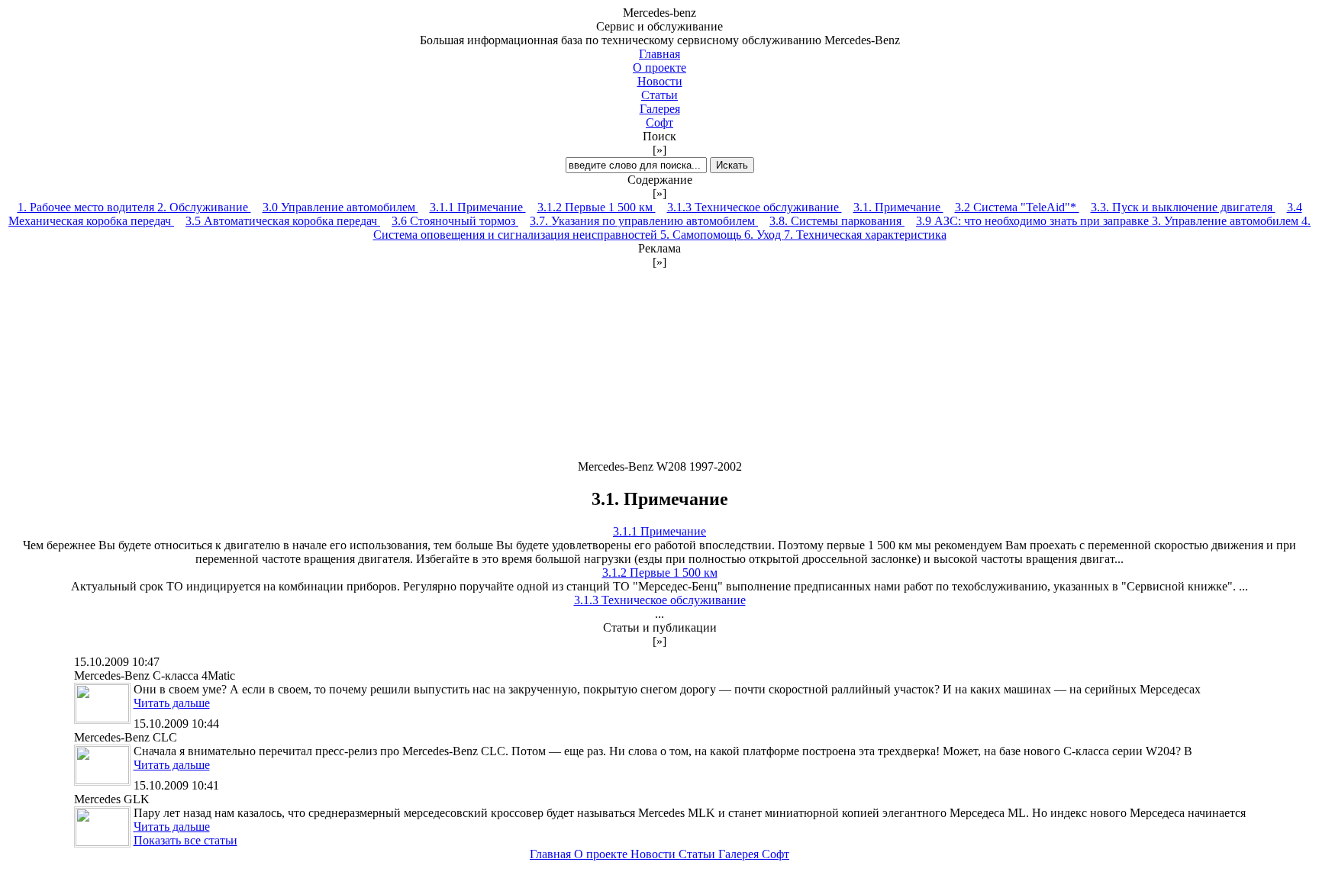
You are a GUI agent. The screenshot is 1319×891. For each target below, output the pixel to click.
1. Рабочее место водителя (87, 207)
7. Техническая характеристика (865, 234)
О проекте (659, 67)
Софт (659, 122)
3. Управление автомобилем (1226, 220)
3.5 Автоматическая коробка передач (282, 220)
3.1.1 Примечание (478, 207)
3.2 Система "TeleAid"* (1017, 207)
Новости (659, 81)
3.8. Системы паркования (837, 220)
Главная (659, 53)
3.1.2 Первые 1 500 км (596, 207)
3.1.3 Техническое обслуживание (754, 207)
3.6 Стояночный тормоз (455, 220)
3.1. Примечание (898, 207)
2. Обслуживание (204, 207)
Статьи (659, 94)
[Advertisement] (659, 364)
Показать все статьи (185, 840)
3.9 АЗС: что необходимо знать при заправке (1034, 220)
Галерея (660, 108)
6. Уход (764, 234)
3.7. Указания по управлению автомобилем (644, 220)
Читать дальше (172, 702)
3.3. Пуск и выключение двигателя (1183, 207)
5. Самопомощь (702, 234)
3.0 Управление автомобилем (340, 207)
